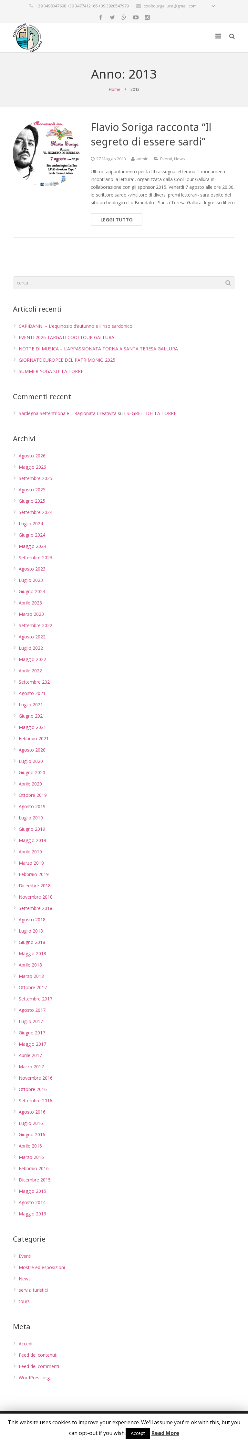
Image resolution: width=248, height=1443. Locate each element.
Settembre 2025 (35, 478)
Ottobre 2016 (33, 1089)
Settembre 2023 (35, 557)
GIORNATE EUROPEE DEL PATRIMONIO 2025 (67, 360)
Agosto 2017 (32, 1010)
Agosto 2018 (32, 919)
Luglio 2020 (31, 761)
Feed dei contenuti (38, 1355)
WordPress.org (34, 1377)
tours (24, 1301)
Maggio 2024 (32, 546)
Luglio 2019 (31, 818)
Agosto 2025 (32, 489)
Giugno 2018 (32, 942)
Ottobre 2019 (33, 795)
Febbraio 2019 (34, 874)
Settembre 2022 (35, 625)
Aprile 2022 (30, 671)
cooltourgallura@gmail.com (170, 6)
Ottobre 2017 (33, 987)
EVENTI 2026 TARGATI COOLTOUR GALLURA (66, 337)
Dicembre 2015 (35, 1180)
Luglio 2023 (31, 580)
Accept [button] (138, 1433)
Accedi (25, 1344)
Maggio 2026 (32, 467)
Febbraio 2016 (34, 1168)
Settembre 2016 (35, 1100)
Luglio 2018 (31, 931)
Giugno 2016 (32, 1134)
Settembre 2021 (35, 682)
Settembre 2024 (35, 512)
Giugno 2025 (32, 501)
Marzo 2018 (31, 976)
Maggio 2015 (32, 1191)
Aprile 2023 (30, 603)
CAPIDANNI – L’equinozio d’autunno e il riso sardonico (75, 326)
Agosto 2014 (32, 1202)
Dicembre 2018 (35, 885)
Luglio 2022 (31, 648)
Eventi (166, 159)
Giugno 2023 (32, 591)
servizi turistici (33, 1290)
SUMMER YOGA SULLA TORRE (51, 371)
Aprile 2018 (30, 965)
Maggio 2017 (32, 1044)
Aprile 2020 (30, 784)
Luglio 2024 (31, 523)
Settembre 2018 (35, 908)
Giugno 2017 (32, 1033)
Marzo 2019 (31, 863)
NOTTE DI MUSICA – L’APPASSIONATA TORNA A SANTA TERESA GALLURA (98, 349)
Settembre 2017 (35, 999)
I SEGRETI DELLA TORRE (150, 413)
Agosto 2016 (32, 1112)
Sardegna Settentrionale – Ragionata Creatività (68, 413)
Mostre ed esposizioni (42, 1267)
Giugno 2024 (32, 535)
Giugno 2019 (32, 829)
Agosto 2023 (32, 569)
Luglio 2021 (31, 704)
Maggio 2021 (32, 727)
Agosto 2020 (32, 750)
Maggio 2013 (32, 1214)
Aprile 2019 (30, 852)
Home (114, 89)
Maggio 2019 (32, 840)
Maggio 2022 (32, 659)
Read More (165, 1433)
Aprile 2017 (30, 1055)
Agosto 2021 (32, 693)
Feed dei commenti (39, 1366)
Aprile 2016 (30, 1146)
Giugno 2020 (32, 772)
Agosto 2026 (32, 456)
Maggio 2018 (32, 953)
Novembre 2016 (36, 1078)
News (179, 159)
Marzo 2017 (31, 1067)
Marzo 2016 (31, 1157)
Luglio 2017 (31, 1021)
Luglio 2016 (31, 1123)
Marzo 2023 (31, 614)
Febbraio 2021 (34, 738)
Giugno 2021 (32, 716)
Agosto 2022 (32, 637)
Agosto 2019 (32, 806)
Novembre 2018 (36, 897)
